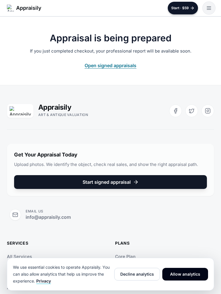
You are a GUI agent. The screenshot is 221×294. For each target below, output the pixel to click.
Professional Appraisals (31, 272)
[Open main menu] (209, 8)
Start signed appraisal (107, 182)
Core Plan (125, 256)
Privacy (43, 280)
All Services (19, 256)
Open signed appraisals (110, 65)
